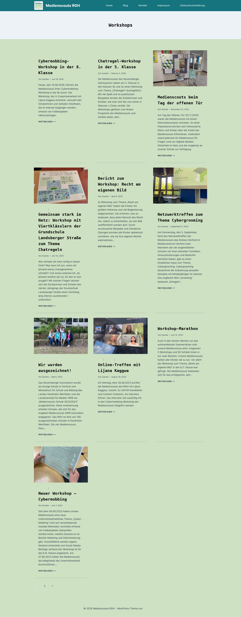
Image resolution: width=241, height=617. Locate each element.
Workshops (44, 56)
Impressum (163, 5)
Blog (125, 5)
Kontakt (142, 5)
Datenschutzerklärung (192, 5)
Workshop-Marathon (178, 328)
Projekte (43, 209)
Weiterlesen (47, 121)
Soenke (45, 79)
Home (109, 5)
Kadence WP (150, 608)
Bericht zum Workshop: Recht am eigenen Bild (119, 184)
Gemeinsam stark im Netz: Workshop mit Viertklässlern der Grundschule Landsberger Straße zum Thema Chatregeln (59, 232)
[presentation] (180, 68)
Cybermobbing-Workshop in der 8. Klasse (59, 67)
